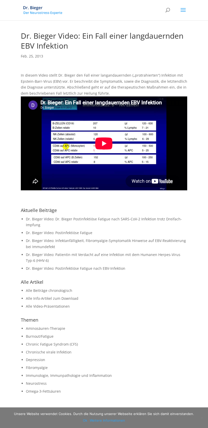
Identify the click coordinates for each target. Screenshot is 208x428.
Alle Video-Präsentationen (48, 306)
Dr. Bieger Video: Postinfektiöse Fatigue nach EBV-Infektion (75, 268)
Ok (85, 420)
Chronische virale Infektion (49, 352)
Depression (35, 359)
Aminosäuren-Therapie (45, 328)
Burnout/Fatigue (40, 336)
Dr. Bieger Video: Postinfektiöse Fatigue (59, 232)
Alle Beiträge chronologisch (49, 290)
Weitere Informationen (107, 420)
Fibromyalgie (37, 367)
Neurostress (36, 383)
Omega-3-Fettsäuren (43, 391)
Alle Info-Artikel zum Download (52, 298)
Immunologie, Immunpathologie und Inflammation (69, 375)
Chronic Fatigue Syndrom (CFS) (52, 344)
